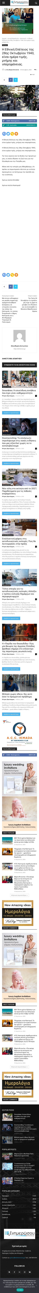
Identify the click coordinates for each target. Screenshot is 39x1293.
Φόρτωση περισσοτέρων (18, 895)
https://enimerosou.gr (19, 349)
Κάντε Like (32, 121)
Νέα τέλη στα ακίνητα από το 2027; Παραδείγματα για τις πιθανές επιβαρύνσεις (19, 491)
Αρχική (4, 38)
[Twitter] (15, 80)
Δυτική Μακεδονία (13, 38)
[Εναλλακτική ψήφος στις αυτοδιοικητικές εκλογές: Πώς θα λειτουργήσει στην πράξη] (19, 527)
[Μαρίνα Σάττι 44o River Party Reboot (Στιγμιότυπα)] (7, 1156)
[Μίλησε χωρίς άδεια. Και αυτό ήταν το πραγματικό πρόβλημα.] (19, 683)
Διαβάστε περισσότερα (11, 413)
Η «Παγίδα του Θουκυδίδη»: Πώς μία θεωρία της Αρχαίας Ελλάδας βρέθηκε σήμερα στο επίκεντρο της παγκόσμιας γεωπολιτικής (18, 647)
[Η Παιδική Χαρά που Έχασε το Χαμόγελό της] (7, 1180)
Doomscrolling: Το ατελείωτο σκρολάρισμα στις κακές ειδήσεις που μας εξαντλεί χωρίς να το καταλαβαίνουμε (19, 442)
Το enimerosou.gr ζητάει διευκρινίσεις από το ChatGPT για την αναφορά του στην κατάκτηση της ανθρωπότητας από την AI (24, 1167)
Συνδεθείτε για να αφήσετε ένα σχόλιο (19, 365)
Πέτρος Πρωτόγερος (8, 396)
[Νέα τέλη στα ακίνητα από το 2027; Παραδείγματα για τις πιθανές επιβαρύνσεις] (19, 477)
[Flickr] (19, 1272)
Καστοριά (23, 38)
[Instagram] (25, 1272)
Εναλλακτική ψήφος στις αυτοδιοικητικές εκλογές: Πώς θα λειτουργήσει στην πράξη (19, 541)
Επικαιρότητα (6, 485)
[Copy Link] (12, 134)
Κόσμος (5, 640)
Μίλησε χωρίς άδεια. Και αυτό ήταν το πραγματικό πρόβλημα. (17, 695)
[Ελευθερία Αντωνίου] (3, 70)
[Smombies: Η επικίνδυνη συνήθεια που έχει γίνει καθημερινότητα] (19, 379)
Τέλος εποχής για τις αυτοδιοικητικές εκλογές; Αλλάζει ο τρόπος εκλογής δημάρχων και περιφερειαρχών (19, 592)
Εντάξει (20, 1290)
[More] (16, 134)
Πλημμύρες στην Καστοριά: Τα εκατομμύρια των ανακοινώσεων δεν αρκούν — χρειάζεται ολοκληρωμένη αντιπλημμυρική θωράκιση (25, 853)
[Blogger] (9, 1272)
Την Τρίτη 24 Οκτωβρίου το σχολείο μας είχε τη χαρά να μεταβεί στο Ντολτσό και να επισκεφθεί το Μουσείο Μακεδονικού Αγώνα (29, 304)
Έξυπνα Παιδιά (7, 387)
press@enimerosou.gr (17, 1258)
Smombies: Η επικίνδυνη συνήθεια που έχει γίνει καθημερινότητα (19, 391)
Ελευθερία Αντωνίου (12, 69)
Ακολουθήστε (30, 125)
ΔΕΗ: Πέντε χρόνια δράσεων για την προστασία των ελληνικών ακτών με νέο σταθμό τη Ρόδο (24, 840)
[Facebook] (11, 80)
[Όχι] (36, 1285)
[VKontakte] (30, 1272)
